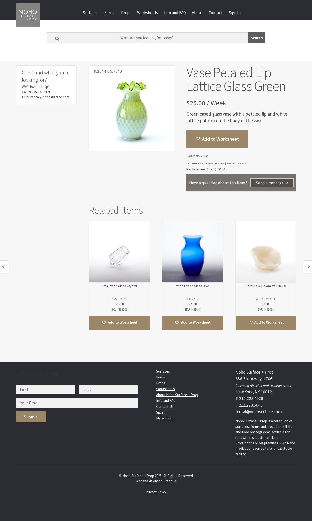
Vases (242, 163)
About (197, 12)
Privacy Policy (156, 492)
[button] (217, 139)
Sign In (235, 12)
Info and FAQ (175, 12)
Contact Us (165, 406)
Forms (109, 12)
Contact (216, 12)
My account (165, 418)
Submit (30, 416)
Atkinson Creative (162, 481)
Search (257, 37)
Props (126, 12)
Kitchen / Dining (213, 163)
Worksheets (147, 12)
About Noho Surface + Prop (177, 394)
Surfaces (90, 12)
